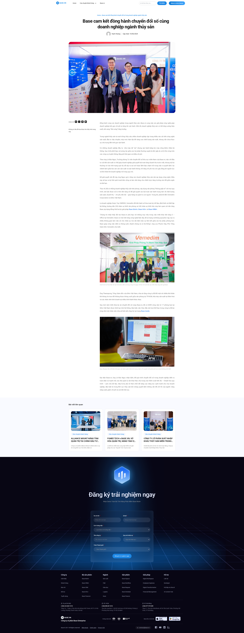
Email (125, 516)
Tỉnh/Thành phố (99, 545)
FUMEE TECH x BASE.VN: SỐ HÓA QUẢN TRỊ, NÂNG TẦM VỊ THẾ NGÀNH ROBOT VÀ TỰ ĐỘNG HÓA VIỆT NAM (120, 439)
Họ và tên (97, 516)
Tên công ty (97, 535)
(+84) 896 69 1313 (107, 606)
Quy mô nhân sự (128, 535)
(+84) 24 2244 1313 (67, 606)
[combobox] (147, 3)
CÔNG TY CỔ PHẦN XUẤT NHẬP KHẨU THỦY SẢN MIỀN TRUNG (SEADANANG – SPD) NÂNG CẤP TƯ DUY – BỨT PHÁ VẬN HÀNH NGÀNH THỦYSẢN (158, 439)
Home (74, 3)
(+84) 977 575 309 (147, 606)
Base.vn (102, 3)
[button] (76, 122)
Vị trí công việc (98, 525)
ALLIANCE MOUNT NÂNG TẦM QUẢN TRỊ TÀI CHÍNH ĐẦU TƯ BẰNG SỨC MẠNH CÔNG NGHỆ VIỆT (85, 439)
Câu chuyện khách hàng (87, 3)
